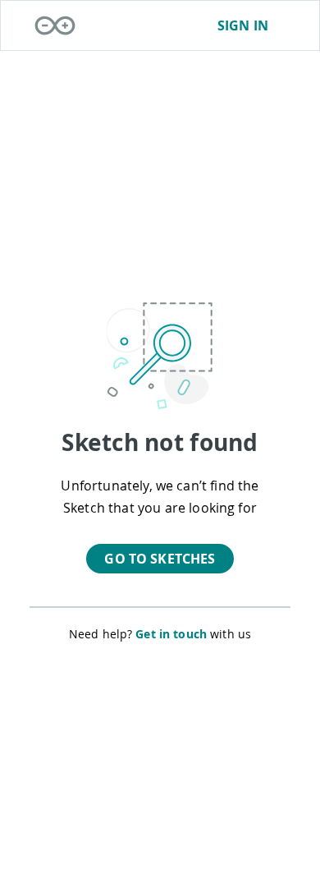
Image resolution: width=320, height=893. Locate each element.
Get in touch (171, 634)
